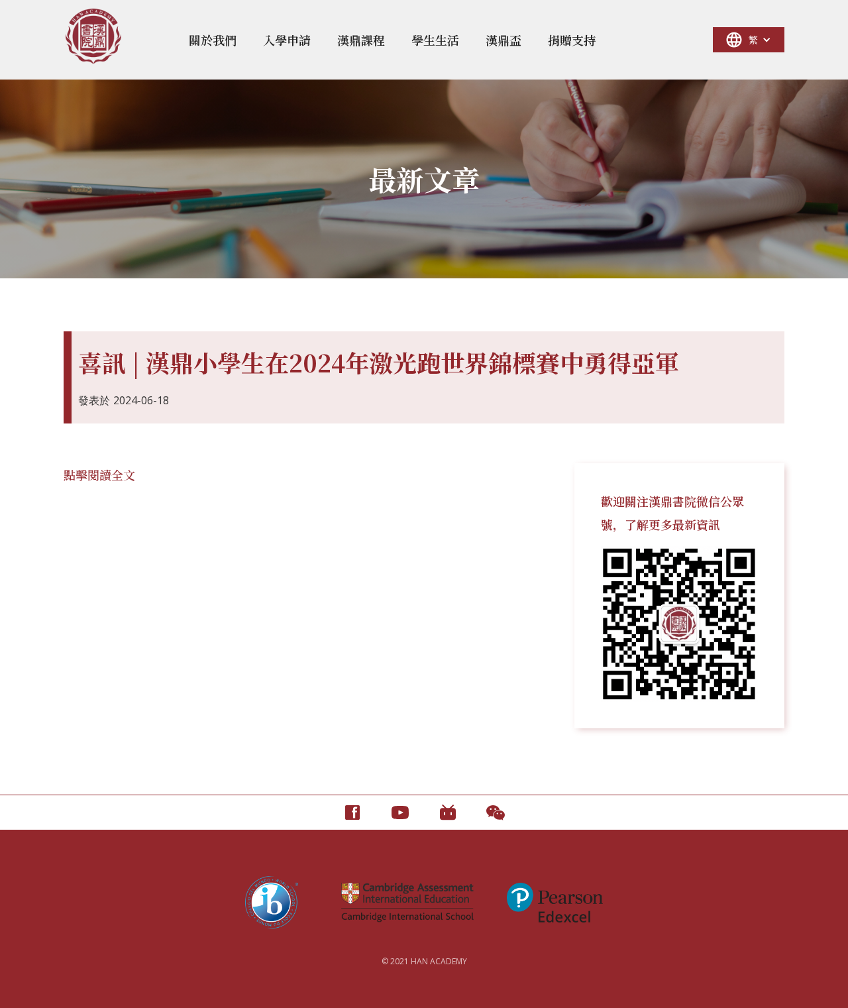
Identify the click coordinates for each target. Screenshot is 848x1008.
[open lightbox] (679, 624)
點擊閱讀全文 (99, 474)
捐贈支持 (572, 39)
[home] (93, 36)
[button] (213, 40)
